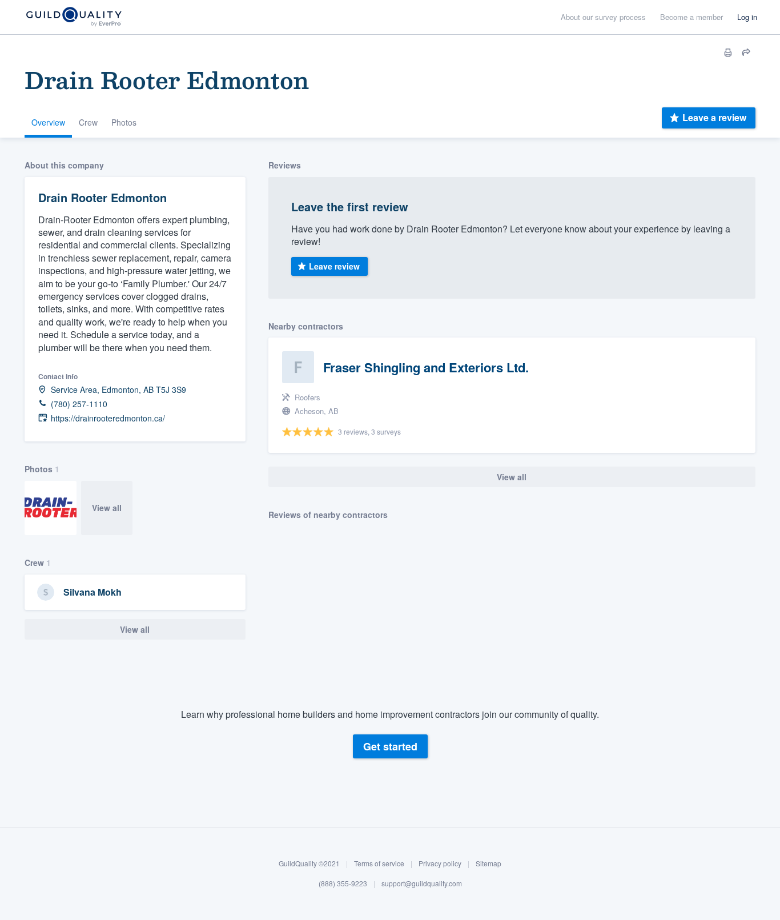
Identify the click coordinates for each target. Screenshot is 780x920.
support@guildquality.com (421, 883)
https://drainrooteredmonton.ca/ (108, 418)
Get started (390, 746)
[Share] (746, 52)
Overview (48, 122)
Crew (88, 122)
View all (107, 507)
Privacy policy (440, 863)
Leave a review (714, 117)
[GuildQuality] (73, 17)
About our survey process (603, 16)
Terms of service (379, 863)
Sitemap (488, 863)
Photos (123, 122)
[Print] (728, 52)
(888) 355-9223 (343, 883)
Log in (747, 16)
